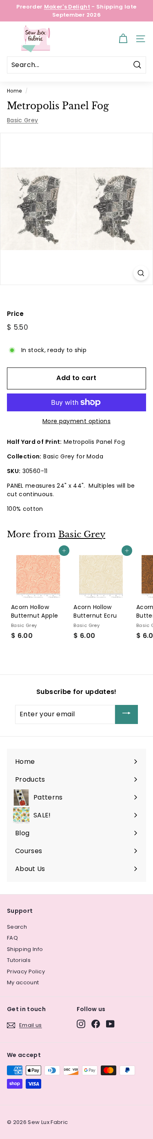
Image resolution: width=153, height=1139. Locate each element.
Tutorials (19, 960)
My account (23, 982)
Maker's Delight (67, 7)
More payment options (76, 421)
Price (15, 313)
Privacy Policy (26, 971)
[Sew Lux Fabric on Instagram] (81, 1024)
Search (17, 927)
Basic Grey (22, 120)
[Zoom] (141, 273)
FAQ (12, 938)
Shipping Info (25, 949)
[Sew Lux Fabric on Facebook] (95, 1024)
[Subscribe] (126, 714)
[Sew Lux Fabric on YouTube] (110, 1024)
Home (14, 91)
